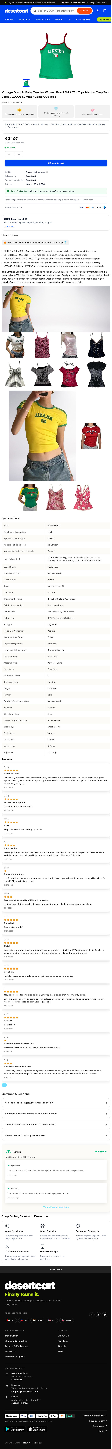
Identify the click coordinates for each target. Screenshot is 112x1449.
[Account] (98, 10)
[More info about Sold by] (47, 172)
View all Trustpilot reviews (56, 1207)
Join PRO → (9, 227)
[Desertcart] (16, 11)
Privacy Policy (98, 1420)
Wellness (9, 19)
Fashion (58, 19)
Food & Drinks (43, 19)
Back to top (56, 1269)
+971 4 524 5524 (19, 1403)
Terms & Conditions (95, 1415)
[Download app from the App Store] (37, 1429)
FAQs (103, 1431)
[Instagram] (91, 1314)
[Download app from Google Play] (15, 1429)
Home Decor (25, 19)
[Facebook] (104, 1314)
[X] (98, 1314)
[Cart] (104, 10)
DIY (69, 19)
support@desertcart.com (24, 1391)
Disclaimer (100, 1426)
